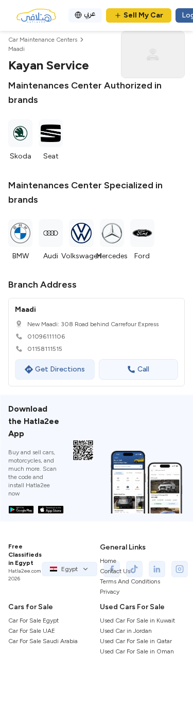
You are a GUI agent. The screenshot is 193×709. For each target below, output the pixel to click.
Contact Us (115, 571)
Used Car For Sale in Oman (137, 651)
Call (143, 369)
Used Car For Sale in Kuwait (137, 620)
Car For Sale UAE (31, 630)
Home (108, 560)
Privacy (109, 591)
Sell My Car (143, 15)
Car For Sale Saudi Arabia (43, 641)
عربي (90, 13)
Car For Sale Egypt (33, 620)
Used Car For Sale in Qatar (136, 641)
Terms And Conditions (130, 581)
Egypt (69, 569)
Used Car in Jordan (126, 630)
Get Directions (60, 369)
